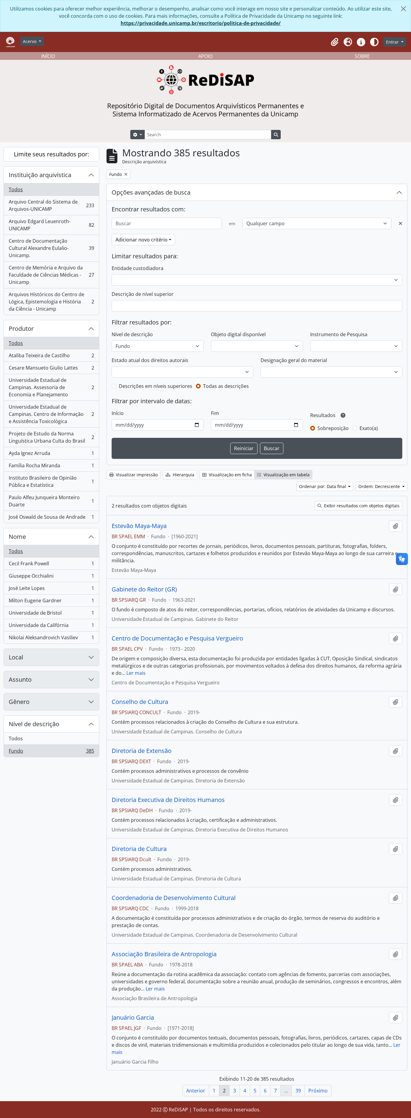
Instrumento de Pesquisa (338, 334)
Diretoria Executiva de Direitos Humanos (168, 799)
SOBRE (362, 56)
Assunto (20, 679)
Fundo (51, 752)
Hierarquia (183, 475)
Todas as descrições (226, 386)
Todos (16, 189)
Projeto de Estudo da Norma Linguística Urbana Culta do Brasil (51, 437)
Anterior (195, 1090)
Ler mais (136, 673)
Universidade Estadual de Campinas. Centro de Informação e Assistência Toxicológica (51, 414)
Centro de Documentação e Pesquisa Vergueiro (177, 638)
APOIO (205, 56)
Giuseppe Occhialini (51, 577)
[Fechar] (403, 8)
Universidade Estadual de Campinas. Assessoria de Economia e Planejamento (51, 387)
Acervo (30, 41)
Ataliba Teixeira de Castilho (51, 357)
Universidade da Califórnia (51, 626)
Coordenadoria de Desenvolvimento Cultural (174, 897)
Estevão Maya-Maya (139, 526)
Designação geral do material (294, 360)
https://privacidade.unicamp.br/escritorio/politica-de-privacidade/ (201, 23)
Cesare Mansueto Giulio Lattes (51, 369)
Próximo (318, 1090)
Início (118, 413)
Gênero (19, 702)
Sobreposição (333, 428)
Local (16, 657)
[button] (334, 42)
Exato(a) (369, 428)
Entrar (393, 42)
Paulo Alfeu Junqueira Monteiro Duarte (51, 501)
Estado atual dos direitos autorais (150, 360)
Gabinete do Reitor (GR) (144, 589)
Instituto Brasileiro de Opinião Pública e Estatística (51, 481)
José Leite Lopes (51, 589)
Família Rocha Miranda (51, 467)
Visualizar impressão (136, 475)
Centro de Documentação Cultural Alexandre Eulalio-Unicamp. (51, 248)
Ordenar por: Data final (323, 486)
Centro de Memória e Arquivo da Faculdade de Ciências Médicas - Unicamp (51, 274)
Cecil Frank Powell (51, 565)
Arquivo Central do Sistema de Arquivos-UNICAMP (51, 205)
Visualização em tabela (286, 475)
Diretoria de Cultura (139, 848)
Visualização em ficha (230, 475)
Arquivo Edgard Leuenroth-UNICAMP (51, 225)
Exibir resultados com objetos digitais (361, 505)
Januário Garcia (133, 1017)
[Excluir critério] (400, 223)
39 (298, 1090)
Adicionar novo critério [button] (142, 239)
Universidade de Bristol (51, 614)
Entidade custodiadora (137, 268)
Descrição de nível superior (143, 294)
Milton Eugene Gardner (51, 602)
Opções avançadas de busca (151, 192)
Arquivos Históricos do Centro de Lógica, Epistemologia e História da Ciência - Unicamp (51, 301)
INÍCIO (48, 56)
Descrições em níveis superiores (155, 386)
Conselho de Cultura (140, 701)
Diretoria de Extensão (142, 750)
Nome (17, 537)
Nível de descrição (34, 724)
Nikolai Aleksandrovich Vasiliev (51, 638)
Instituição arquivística (40, 175)
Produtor (21, 328)
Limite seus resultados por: (51, 154)
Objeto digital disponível (238, 334)
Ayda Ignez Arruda (51, 454)
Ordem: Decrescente (379, 486)
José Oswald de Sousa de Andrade (51, 518)
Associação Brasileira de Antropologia (164, 954)
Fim (215, 413)
